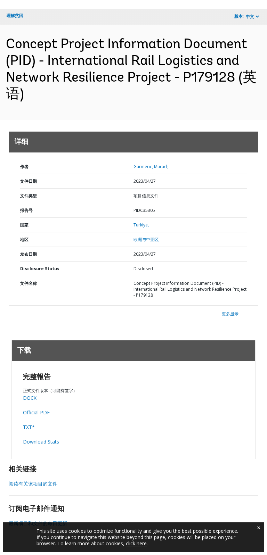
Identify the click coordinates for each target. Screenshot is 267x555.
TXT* (29, 427)
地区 (24, 239)
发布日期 (28, 254)
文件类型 (28, 196)
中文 (250, 16)
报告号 (26, 210)
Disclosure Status (39, 269)
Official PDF (36, 412)
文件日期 (28, 181)
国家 (24, 225)
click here (136, 543)
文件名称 (28, 283)
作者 (24, 166)
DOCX (30, 398)
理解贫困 (15, 15)
